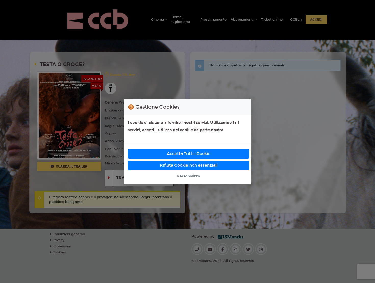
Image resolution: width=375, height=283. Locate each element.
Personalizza (188, 176)
